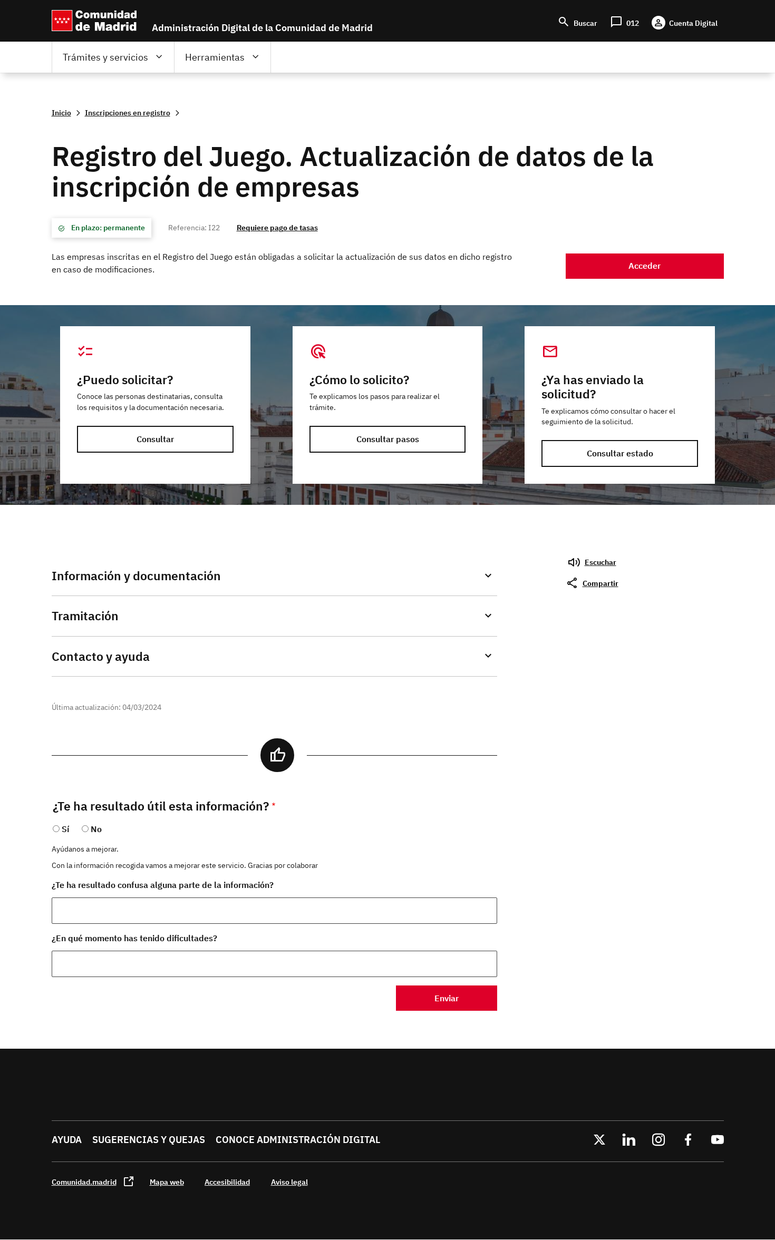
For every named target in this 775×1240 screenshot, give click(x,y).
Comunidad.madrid (84, 1182)
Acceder (644, 265)
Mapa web (167, 1182)
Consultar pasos (387, 439)
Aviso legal (289, 1182)
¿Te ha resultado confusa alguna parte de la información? (163, 885)
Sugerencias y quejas (148, 1140)
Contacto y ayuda (101, 656)
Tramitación (85, 616)
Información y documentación (136, 576)
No (96, 829)
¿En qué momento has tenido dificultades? (134, 938)
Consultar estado (620, 453)
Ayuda (67, 1140)
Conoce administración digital (298, 1140)
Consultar (155, 439)
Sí (65, 829)
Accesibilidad (227, 1182)
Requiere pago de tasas (277, 227)
